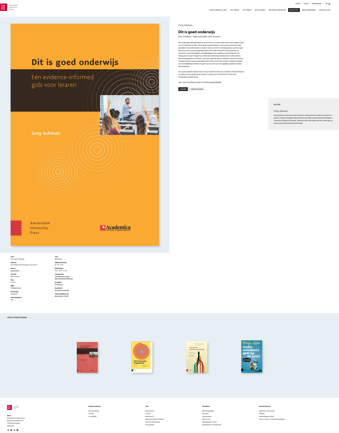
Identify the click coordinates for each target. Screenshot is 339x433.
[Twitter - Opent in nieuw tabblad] (11, 431)
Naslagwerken (309, 10)
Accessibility (92, 416)
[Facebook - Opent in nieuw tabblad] (8, 431)
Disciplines (260, 10)
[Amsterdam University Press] (9, 7)
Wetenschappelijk (277, 10)
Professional (59, 284)
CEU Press (234, 10)
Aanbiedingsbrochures (209, 422)
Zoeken (297, 3)
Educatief (294, 10)
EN (326, 3)
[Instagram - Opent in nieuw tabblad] (14, 431)
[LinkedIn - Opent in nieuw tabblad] (17, 431)
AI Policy (91, 413)
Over (147, 406)
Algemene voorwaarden (267, 411)
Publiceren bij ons (218, 10)
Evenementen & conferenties (211, 425)
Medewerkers (149, 411)
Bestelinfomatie (265, 406)
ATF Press (247, 10)
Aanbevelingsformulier (266, 416)
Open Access (325, 10)
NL (329, 3)
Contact (306, 3)
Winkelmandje (316, 3)
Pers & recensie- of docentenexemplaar (272, 419)
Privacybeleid (149, 425)
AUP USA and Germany (152, 422)
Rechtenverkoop (94, 411)
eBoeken (262, 413)
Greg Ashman (281, 110)
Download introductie (62, 290)
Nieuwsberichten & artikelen (154, 419)
